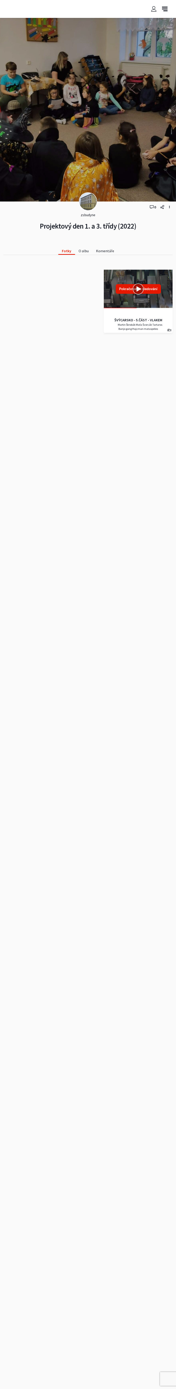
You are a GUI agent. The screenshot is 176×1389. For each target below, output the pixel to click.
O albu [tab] (84, 251)
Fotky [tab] (66, 251)
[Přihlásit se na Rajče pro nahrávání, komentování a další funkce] (154, 9)
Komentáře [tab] (105, 251)
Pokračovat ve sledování (138, 289)
